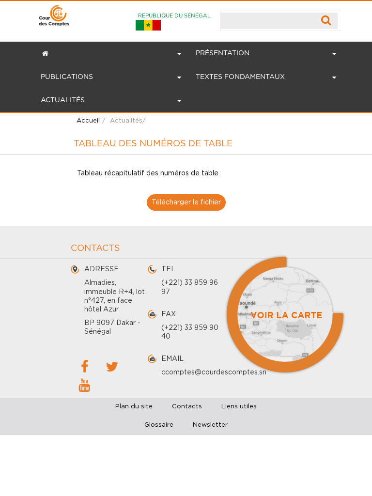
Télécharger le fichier (186, 202)
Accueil (88, 121)
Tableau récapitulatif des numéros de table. (148, 173)
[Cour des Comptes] (54, 13)
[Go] (326, 21)
